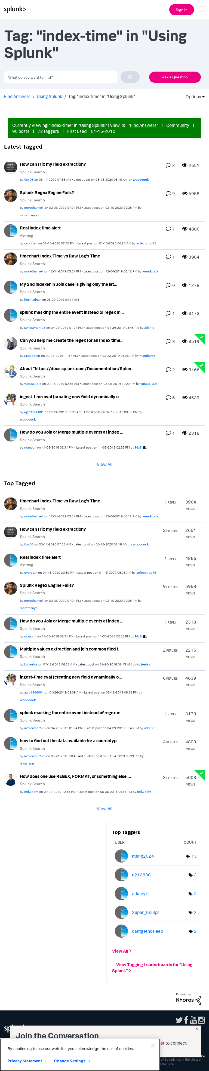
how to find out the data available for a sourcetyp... (70, 740)
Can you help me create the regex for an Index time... (72, 340)
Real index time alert (40, 228)
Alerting (26, 235)
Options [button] (192, 96)
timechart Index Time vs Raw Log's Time (60, 256)
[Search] (130, 77)
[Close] (153, 1045)
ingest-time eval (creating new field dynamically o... (71, 396)
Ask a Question (175, 77)
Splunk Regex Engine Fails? (47, 192)
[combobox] (72, 77)
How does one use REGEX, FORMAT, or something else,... (75, 776)
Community (177, 125)
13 (194, 856)
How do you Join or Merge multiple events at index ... (71, 432)
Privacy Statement (25, 1060)
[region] (80, 1054)
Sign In (182, 9)
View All (104, 464)
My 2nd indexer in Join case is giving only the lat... (68, 284)
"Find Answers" (143, 125)
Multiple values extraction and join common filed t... (71, 649)
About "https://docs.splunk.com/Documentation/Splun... (77, 368)
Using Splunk (49, 96)
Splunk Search (32, 172)
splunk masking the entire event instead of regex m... (72, 312)
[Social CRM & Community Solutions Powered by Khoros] (188, 998)
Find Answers (17, 96)
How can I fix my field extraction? (53, 164)
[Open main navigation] (201, 9)
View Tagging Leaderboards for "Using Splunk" (152, 967)
